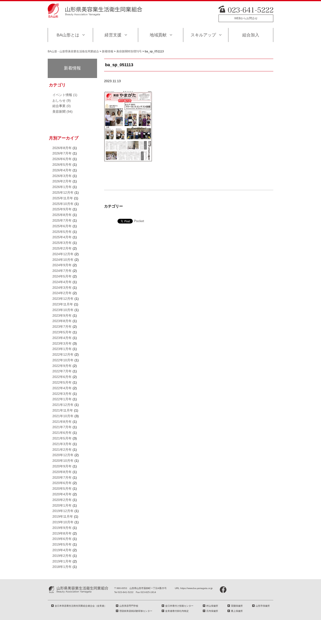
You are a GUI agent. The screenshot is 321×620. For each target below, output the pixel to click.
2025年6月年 (62, 226)
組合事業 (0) (61, 106)
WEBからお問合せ (246, 18)
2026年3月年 (62, 176)
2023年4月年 (62, 338)
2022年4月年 (62, 388)
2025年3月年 (62, 243)
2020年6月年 (62, 483)
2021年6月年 (62, 433)
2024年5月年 (62, 276)
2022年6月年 (62, 377)
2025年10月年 (63, 204)
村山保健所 (212, 606)
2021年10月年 (63, 416)
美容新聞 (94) (62, 111)
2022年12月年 (63, 354)
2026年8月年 (62, 148)
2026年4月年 (62, 170)
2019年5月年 (62, 544)
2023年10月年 (63, 310)
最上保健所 (237, 611)
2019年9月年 (62, 528)
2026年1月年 (62, 187)
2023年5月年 (62, 332)
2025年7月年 (62, 220)
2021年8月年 (62, 422)
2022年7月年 (62, 371)
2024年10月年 (63, 260)
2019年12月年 (63, 511)
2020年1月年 (62, 505)
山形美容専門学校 (128, 606)
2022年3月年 (62, 394)
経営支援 (113, 35)
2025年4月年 (62, 237)
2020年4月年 (62, 494)
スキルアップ (203, 35)
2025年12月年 (63, 192)
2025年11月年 (62, 198)
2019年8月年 (62, 533)
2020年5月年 (62, 488)
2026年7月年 (62, 153)
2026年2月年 (62, 181)
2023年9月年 (62, 315)
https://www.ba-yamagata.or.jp (196, 588)
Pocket (139, 221)
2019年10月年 (63, 522)
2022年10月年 (63, 360)
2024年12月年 (63, 254)
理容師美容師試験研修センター (135, 611)
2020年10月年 (63, 460)
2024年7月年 (62, 271)
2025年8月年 (62, 215)
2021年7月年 (62, 427)
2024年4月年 (62, 282)
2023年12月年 (63, 298)
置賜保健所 (237, 606)
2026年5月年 (62, 164)
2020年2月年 (62, 500)
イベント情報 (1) (64, 95)
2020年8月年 (62, 472)
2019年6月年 (62, 539)
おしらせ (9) (61, 100)
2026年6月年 (62, 159)
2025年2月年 (62, 248)
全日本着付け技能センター (179, 606)
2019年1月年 (62, 561)
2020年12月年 (63, 455)
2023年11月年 (62, 304)
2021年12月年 (63, 405)
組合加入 (250, 35)
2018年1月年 (62, 567)
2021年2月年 (62, 449)
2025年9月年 (62, 209)
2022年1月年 (62, 399)
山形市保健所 (263, 606)
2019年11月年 (62, 516)
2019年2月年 (62, 556)
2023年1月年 (62, 349)
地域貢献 (158, 35)
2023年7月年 (62, 326)
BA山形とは (68, 35)
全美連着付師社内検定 (177, 611)
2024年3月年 (62, 287)
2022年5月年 (62, 382)
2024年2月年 (62, 293)
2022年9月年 (62, 366)
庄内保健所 (212, 611)
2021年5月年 (62, 438)
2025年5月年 (62, 232)
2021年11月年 (62, 410)
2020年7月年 (62, 477)
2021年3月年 (62, 444)
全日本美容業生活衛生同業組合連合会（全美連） (80, 606)
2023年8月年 (62, 321)
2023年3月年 (62, 343)
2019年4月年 (62, 550)
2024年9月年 (62, 265)
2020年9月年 (62, 466)
